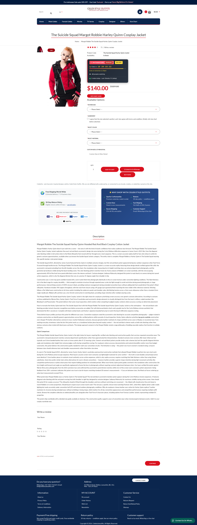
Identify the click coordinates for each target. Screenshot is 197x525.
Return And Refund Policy (131, 504)
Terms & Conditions (44, 504)
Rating (39, 428)
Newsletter (85, 507)
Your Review (41, 436)
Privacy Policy (42, 500)
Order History (86, 500)
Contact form (140, 480)
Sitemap (126, 507)
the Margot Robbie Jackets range (107, 325)
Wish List (85, 504)
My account (85, 497)
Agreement (91, 116)
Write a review (109, 47)
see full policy (71, 205)
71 (101, 47)
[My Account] (140, 11)
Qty (92, 165)
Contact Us (127, 497)
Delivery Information (44, 507)
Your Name (41, 417)
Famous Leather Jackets (132, 392)
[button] (153, 11)
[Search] (50, 13)
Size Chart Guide (96, 96)
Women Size (92, 105)
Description (98, 236)
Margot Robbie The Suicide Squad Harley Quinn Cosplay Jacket (101, 41)
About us (40, 497)
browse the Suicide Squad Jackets (82, 256)
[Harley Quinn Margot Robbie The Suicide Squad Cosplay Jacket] (65, 76)
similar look (60, 360)
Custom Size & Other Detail (96, 149)
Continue (152, 463)
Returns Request (128, 500)
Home (77, 41)
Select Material (93, 138)
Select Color (92, 127)
